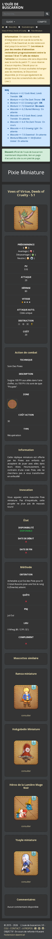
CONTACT (15, 928)
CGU (6, 928)
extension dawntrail (15, 934)
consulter (26, 715)
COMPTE (42, 21)
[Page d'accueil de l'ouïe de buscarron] (13, 5)
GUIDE (9, 21)
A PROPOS (27, 928)
